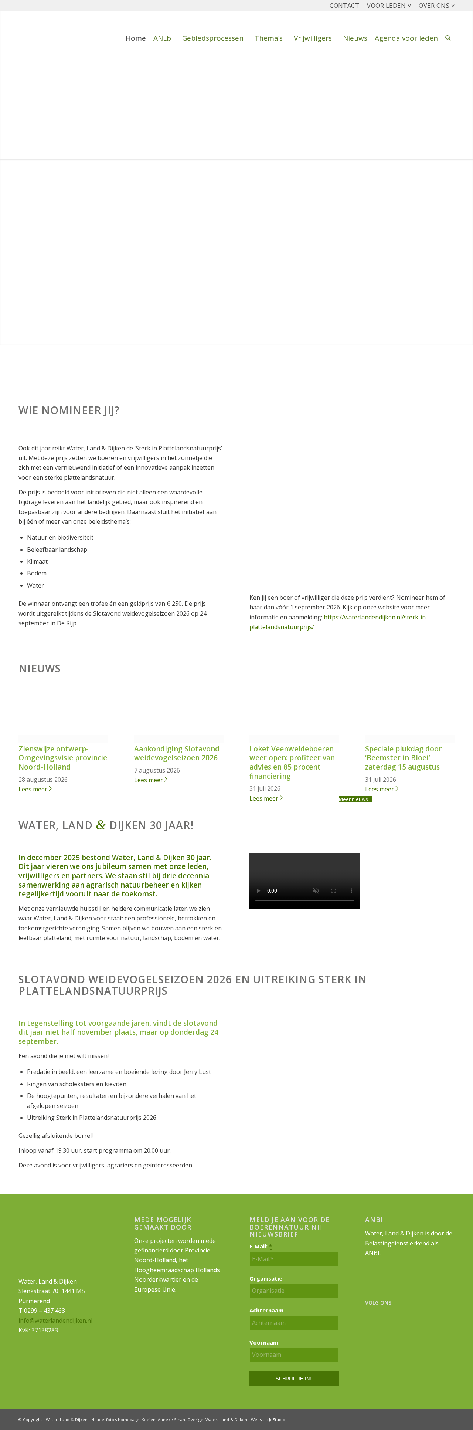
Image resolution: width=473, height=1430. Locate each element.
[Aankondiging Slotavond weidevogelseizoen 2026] (179, 739)
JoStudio (277, 1419)
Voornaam (263, 1342)
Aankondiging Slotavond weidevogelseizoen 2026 (177, 753)
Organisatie (265, 1278)
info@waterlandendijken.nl (55, 1320)
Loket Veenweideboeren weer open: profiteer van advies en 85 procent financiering (292, 762)
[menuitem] (344, 6)
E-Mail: (260, 1246)
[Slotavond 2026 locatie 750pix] (352, 1152)
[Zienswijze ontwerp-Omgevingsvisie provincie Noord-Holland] (63, 739)
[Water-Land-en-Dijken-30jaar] (19, 38)
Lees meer (32, 789)
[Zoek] (448, 38)
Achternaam (266, 1310)
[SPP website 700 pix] (352, 583)
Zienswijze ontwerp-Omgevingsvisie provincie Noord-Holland (62, 758)
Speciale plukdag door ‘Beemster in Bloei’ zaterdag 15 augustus (403, 758)
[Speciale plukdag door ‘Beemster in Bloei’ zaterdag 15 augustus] (410, 739)
